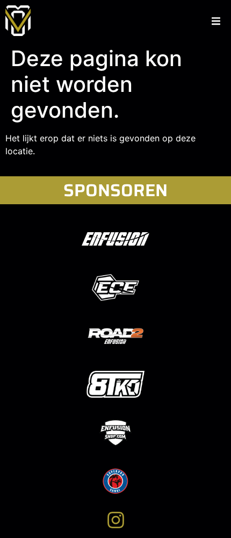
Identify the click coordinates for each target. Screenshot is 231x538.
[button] (216, 21)
